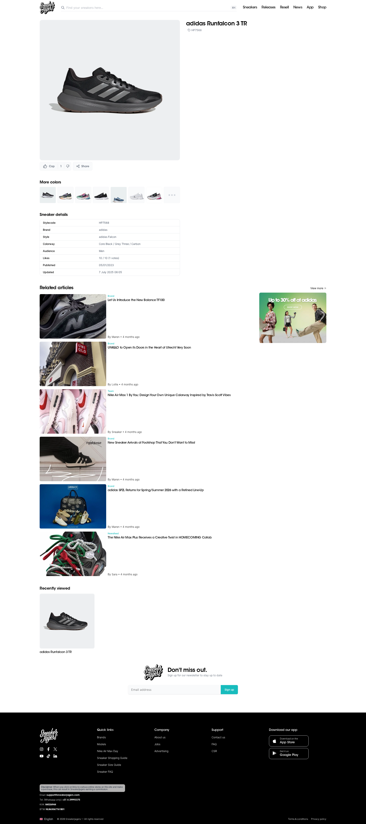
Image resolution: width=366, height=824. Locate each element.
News (297, 7)
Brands (101, 737)
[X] (55, 749)
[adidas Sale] (292, 318)
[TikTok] (48, 756)
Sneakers (250, 7)
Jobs (157, 744)
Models (101, 744)
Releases (268, 7)
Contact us (218, 737)
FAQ (214, 744)
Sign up (229, 689)
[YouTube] (41, 756)
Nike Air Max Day (107, 751)
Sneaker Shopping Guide (112, 757)
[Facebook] (48, 749)
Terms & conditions (298, 819)
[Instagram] (41, 749)
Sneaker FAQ (105, 771)
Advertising (161, 751)
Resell (284, 7)
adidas (103, 229)
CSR (214, 751)
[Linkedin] (55, 756)
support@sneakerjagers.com (63, 795)
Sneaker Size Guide (109, 764)
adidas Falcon (107, 236)
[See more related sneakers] (172, 195)
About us (159, 737)
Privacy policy (318, 819)
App (310, 7)
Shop (322, 7)
